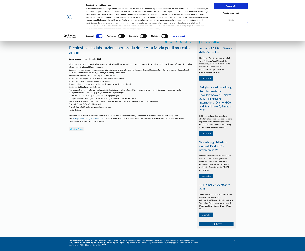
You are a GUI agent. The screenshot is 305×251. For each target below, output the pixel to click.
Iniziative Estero (76, 129)
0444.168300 (170, 240)
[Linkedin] (176, 42)
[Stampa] (190, 42)
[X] (171, 42)
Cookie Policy (146, 243)
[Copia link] (186, 42)
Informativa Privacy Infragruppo (164, 243)
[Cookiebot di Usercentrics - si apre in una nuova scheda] (69, 36)
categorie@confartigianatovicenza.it (88, 118)
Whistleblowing (85, 245)
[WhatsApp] (181, 42)
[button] (234, 241)
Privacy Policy (134, 243)
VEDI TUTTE (216, 224)
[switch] (121, 36)
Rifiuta (231, 20)
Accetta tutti (231, 6)
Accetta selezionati (231, 13)
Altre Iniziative (210, 42)
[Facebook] (166, 42)
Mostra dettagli (179, 36)
